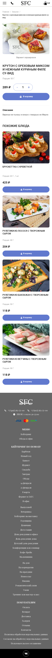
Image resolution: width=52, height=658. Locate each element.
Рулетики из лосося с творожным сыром (24, 232)
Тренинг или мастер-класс (26, 594)
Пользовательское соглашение (26, 643)
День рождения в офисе (26, 534)
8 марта (26, 492)
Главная (6, 12)
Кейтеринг (26, 434)
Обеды (26, 478)
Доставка (26, 616)
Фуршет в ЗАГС (26, 496)
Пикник (26, 581)
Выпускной (26, 507)
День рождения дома (26, 538)
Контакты (26, 630)
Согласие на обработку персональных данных (26, 639)
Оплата (26, 607)
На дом (26, 563)
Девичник (26, 525)
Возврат (26, 611)
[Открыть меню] (4, 3)
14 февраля (26, 483)
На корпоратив (26, 567)
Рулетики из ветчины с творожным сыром (24, 360)
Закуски (15, 12)
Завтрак (26, 474)
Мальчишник (26, 557)
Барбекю (26, 451)
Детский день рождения (26, 543)
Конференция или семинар (26, 548)
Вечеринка (26, 511)
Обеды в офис (26, 438)
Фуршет (26, 465)
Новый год (26, 456)
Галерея (26, 621)
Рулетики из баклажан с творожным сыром (25, 296)
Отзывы (26, 625)
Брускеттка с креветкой (17, 166)
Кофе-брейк (26, 552)
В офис (26, 501)
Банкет (26, 460)
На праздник (26, 572)
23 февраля (26, 487)
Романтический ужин (26, 585)
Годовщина (26, 520)
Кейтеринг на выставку (26, 516)
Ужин (26, 590)
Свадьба (26, 469)
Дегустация (26, 529)
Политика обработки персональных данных (26, 634)
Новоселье (26, 576)
